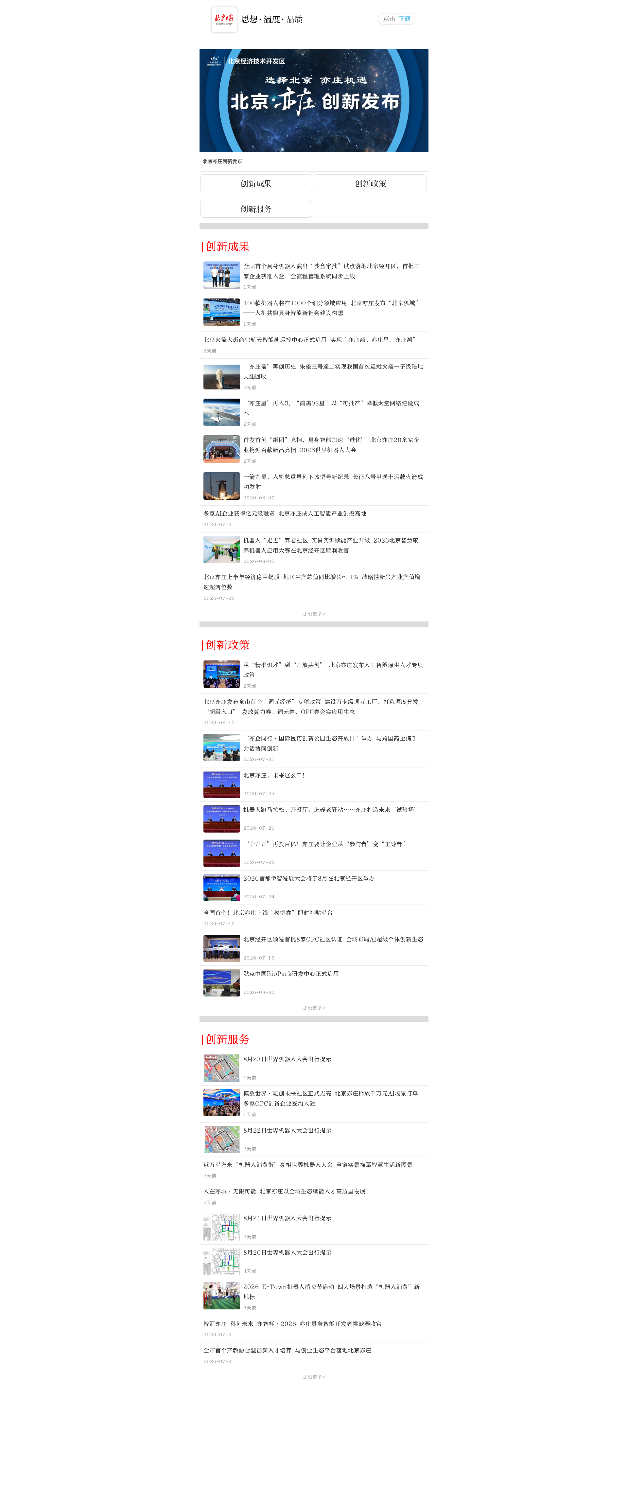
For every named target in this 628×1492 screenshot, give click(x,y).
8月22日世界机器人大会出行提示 (287, 1130)
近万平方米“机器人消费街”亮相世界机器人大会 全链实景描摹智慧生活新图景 (308, 1164)
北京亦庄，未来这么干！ (275, 775)
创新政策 (370, 183)
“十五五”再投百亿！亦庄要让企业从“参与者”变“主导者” (325, 844)
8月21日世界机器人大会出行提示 (287, 1218)
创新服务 (256, 209)
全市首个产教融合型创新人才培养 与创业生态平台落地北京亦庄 (287, 1350)
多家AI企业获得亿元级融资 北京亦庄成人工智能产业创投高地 (285, 513)
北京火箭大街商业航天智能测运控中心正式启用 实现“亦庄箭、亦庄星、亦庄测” (311, 339)
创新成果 (256, 183)
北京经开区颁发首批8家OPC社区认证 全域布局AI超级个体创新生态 (333, 939)
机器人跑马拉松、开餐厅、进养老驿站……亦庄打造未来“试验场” (331, 809)
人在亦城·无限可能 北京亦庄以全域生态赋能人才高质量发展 (284, 1191)
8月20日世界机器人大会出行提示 (287, 1252)
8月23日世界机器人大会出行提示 (287, 1059)
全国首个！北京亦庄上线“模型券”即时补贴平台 (268, 912)
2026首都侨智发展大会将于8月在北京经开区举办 (309, 878)
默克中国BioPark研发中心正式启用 (291, 973)
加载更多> (314, 614)
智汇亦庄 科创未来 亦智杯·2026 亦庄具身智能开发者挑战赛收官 (292, 1324)
